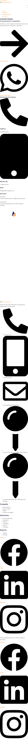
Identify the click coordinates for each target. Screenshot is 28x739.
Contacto (5, 16)
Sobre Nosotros (7, 14)
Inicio (4, 11)
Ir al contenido (3, 1)
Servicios (5, 12)
